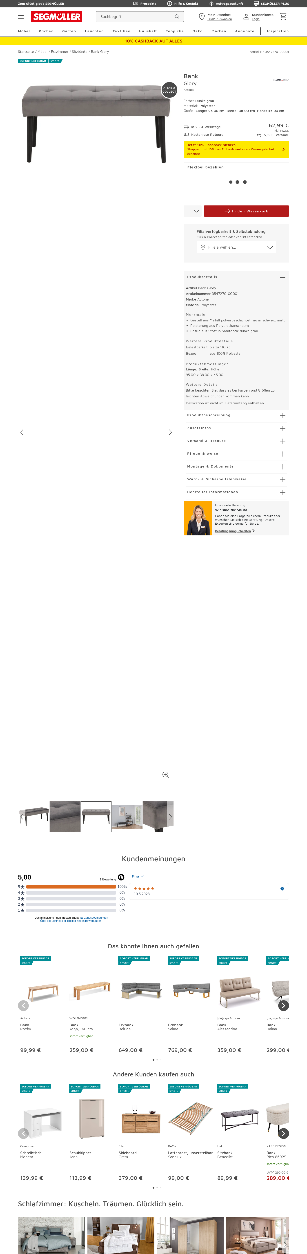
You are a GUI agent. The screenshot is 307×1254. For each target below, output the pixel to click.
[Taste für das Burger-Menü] (20, 16)
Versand (282, 135)
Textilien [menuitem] (122, 31)
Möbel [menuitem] (24, 31)
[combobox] (193, 211)
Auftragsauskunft (229, 3)
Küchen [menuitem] (46, 31)
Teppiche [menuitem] (175, 31)
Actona (189, 89)
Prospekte (148, 3)
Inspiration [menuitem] (278, 31)
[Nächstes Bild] (170, 432)
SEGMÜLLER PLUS (275, 3)
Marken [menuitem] (218, 31)
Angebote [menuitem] (245, 31)
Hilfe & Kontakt (186, 3)
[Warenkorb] (284, 17)
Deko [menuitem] (198, 31)
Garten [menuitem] (69, 31)
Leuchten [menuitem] (94, 31)
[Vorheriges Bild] (21, 432)
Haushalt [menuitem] (148, 31)
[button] (166, 775)
